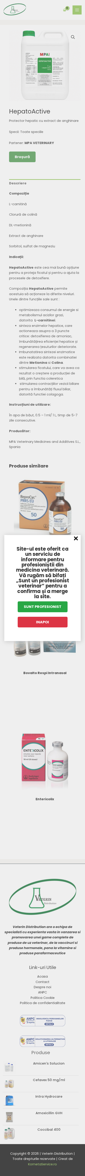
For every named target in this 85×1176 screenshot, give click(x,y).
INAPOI (42, 622)
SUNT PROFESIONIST (42, 606)
